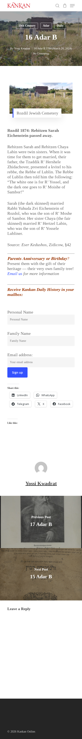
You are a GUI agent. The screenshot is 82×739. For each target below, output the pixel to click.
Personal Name (20, 312)
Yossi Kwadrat (22, 48)
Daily (60, 25)
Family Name (19, 333)
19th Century (27, 25)
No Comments (41, 53)
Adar (46, 25)
